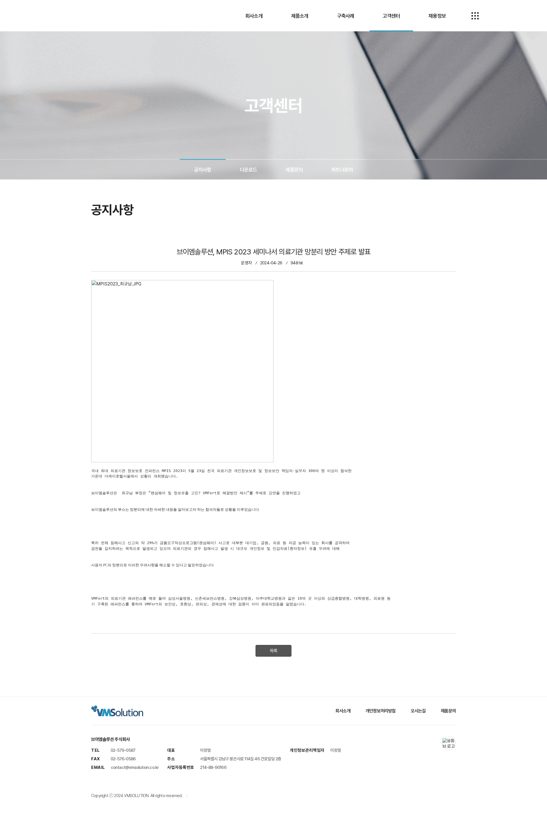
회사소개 (254, 16)
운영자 (246, 262)
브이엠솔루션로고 (99, 16)
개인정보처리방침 (381, 711)
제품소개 (300, 16)
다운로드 (248, 170)
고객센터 (391, 16)
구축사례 (345, 16)
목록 (273, 650)
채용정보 (437, 16)
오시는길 (418, 711)
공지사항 (202, 170)
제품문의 (294, 170)
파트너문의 (342, 170)
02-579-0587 (123, 750)
